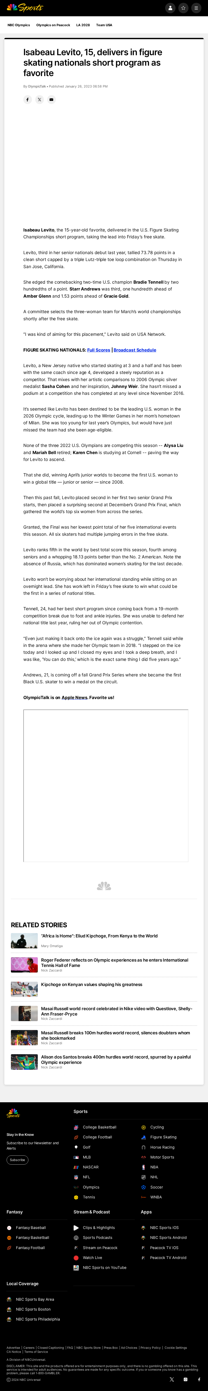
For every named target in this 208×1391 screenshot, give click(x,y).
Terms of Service (36, 1352)
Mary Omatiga (51, 946)
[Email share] (51, 99)
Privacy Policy (151, 1348)
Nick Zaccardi (51, 970)
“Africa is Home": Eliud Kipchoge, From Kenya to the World (99, 935)
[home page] (25, 8)
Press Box (111, 1348)
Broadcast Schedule (135, 350)
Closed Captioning (51, 1348)
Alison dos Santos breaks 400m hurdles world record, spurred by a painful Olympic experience (116, 1059)
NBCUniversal (35, 1359)
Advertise (13, 1348)
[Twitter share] (39, 99)
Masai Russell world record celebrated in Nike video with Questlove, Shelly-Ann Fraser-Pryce (116, 1011)
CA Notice (14, 1352)
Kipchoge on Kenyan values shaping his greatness (91, 984)
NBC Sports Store (88, 1348)
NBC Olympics (19, 25)
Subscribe (17, 1160)
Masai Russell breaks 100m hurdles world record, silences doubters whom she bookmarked (115, 1035)
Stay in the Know (20, 1135)
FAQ (70, 1348)
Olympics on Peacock (53, 25)
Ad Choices (129, 1348)
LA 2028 (83, 25)
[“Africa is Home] (24, 940)
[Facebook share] (27, 99)
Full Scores (98, 350)
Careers (28, 1348)
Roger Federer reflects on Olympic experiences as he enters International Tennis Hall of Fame (114, 962)
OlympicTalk (37, 86)
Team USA (104, 25)
